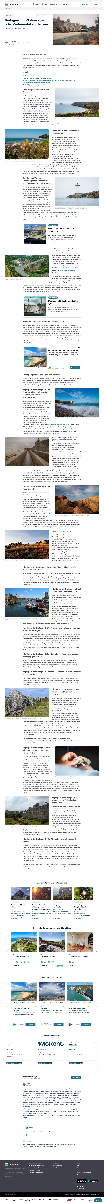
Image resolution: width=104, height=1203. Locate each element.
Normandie (37, 109)
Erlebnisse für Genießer (34, 1170)
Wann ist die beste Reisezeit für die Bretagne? (37, 78)
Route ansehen (74, 368)
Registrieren (85, 4)
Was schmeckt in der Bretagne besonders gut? (37, 82)
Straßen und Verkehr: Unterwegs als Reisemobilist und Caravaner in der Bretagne (49, 80)
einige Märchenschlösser (67, 270)
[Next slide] (96, 903)
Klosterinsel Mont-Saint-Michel (57, 425)
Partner (65, 4)
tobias (31, 1127)
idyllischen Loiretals (60, 268)
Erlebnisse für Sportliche (35, 1168)
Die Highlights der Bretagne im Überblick (36, 85)
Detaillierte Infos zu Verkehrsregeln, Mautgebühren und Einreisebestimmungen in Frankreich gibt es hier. (51, 217)
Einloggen (95, 4)
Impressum (67, 1194)
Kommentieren (76, 1077)
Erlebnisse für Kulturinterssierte (36, 1172)
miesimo (28, 1083)
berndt (28, 1140)
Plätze (45, 4)
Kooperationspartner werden (84, 1172)
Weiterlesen (51, 242)
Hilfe (78, 1165)
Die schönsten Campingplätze (36, 1165)
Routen (36, 4)
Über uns (79, 1168)
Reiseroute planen (57, 1165)
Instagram (81, 1188)
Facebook (81, 1186)
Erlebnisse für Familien (34, 1174)
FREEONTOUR (12, 41)
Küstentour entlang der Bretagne (63, 350)
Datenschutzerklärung (85, 1194)
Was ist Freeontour (81, 1174)
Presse (78, 1170)
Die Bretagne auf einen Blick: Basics (34, 76)
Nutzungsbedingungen (75, 1194)
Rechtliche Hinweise (95, 1194)
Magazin (55, 4)
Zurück (8, 8)
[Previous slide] (7, 903)
